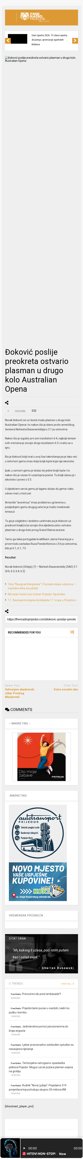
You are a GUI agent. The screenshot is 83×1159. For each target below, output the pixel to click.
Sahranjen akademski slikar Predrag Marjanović (19, 693)
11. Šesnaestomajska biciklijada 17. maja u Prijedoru (42, 600)
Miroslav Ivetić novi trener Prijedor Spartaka (36, 594)
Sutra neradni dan (66, 689)
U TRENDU (16, 983)
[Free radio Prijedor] (32, 22)
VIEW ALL (67, 984)
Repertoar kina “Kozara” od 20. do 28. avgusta (51, 37)
